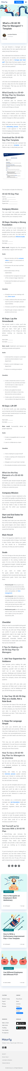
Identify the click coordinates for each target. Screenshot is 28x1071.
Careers (18, 1006)
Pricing (3, 1004)
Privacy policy (5, 1057)
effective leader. (20, 236)
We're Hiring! (19, 1008)
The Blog (4, 1027)
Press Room (19, 999)
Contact (18, 1011)
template (16, 145)
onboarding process (12, 126)
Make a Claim (5, 1022)
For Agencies (5, 1032)
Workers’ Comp (6, 999)
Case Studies (5, 1030)
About (17, 1001)
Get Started (19, 2)
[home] (4, 2)
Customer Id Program (7, 1060)
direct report (11, 296)
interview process (10, 774)
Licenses (18, 1004)
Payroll (3, 1001)
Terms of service (6, 1063)
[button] (26, 2)
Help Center (5, 1025)
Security (4, 1054)
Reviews (4, 1006)
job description (15, 802)
